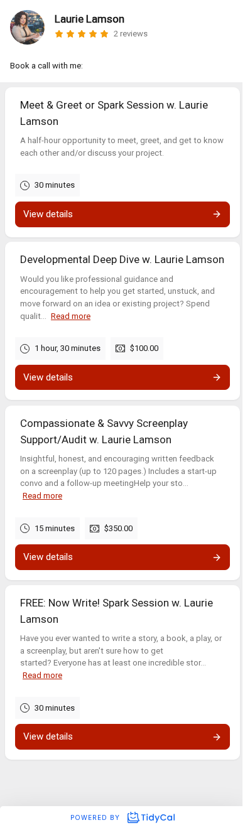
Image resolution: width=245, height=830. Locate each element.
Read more (70, 316)
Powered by (96, 817)
